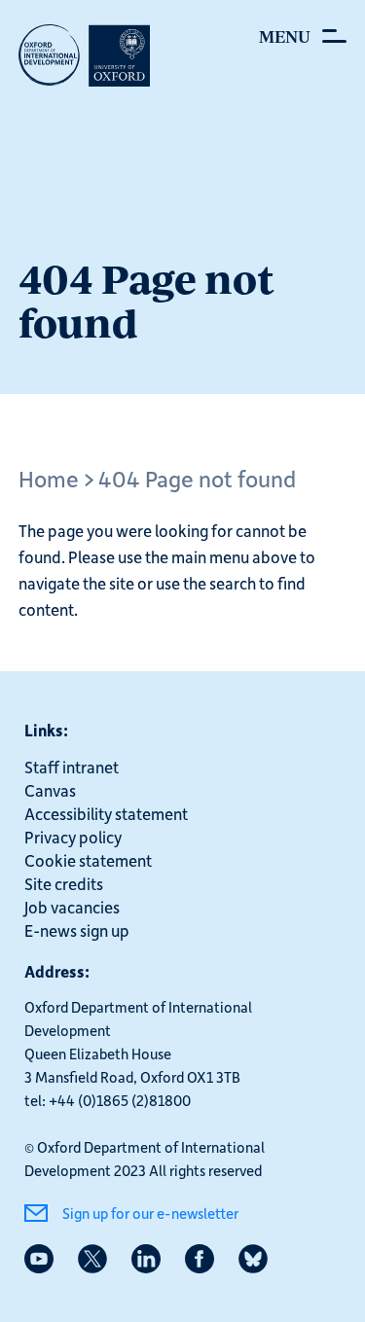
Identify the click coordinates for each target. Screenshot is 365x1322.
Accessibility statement (106, 813)
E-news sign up (76, 930)
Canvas (50, 790)
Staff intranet (71, 766)
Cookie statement (88, 860)
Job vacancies (72, 906)
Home (48, 478)
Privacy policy (73, 836)
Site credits (63, 883)
